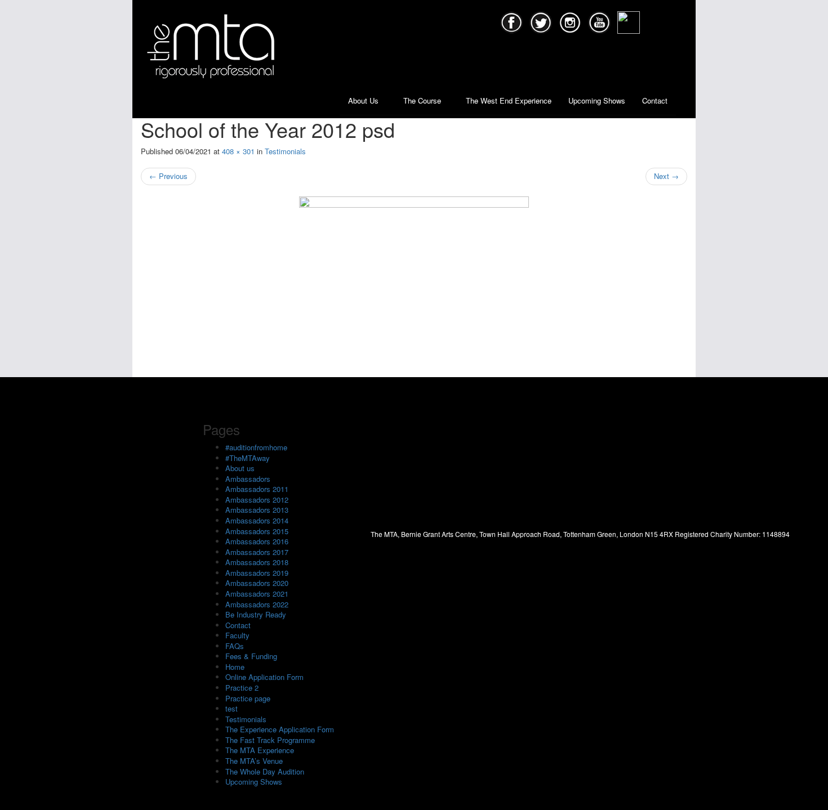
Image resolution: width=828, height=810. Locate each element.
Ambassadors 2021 (256, 593)
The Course (423, 100)
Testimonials (285, 151)
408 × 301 (238, 151)
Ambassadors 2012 (256, 499)
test (231, 708)
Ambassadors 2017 (256, 552)
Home (234, 666)
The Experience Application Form (279, 729)
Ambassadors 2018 (256, 562)
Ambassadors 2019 (256, 572)
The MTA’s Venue (254, 760)
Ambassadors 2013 (256, 509)
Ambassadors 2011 (256, 489)
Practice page (247, 698)
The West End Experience (508, 100)
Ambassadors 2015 (256, 531)
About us (240, 468)
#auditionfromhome (256, 447)
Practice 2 (242, 687)
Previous (168, 176)
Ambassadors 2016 (256, 541)
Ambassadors (247, 478)
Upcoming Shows (596, 100)
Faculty (237, 635)
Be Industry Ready (255, 614)
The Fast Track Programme (270, 740)
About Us (364, 100)
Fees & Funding (251, 656)
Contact (654, 100)
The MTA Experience (259, 750)
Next (666, 176)
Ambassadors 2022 (256, 604)
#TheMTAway (247, 458)
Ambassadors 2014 (256, 520)
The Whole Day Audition (264, 771)
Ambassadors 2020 (256, 583)
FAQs (234, 646)
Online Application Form (264, 677)
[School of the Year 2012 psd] (414, 281)
